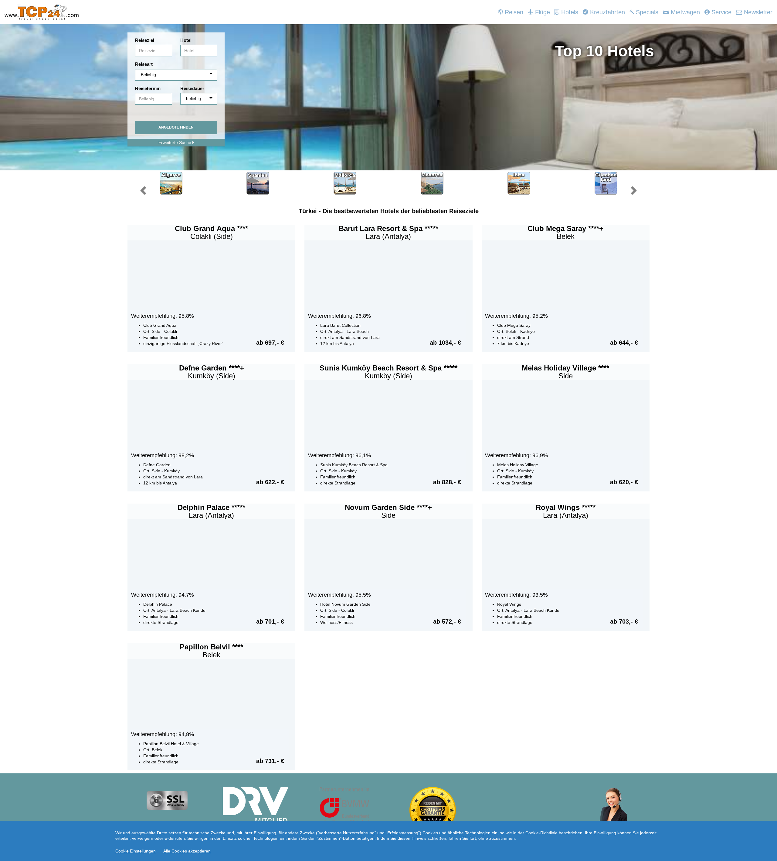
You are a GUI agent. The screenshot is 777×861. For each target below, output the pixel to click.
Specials (646, 12)
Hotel (186, 40)
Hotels (568, 12)
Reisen (513, 12)
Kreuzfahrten (606, 12)
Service (720, 12)
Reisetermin (148, 88)
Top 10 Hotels (604, 50)
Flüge (541, 12)
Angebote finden (176, 127)
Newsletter (757, 12)
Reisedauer (192, 88)
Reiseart (144, 64)
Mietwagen (684, 12)
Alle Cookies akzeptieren (187, 851)
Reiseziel (144, 40)
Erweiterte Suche (175, 142)
